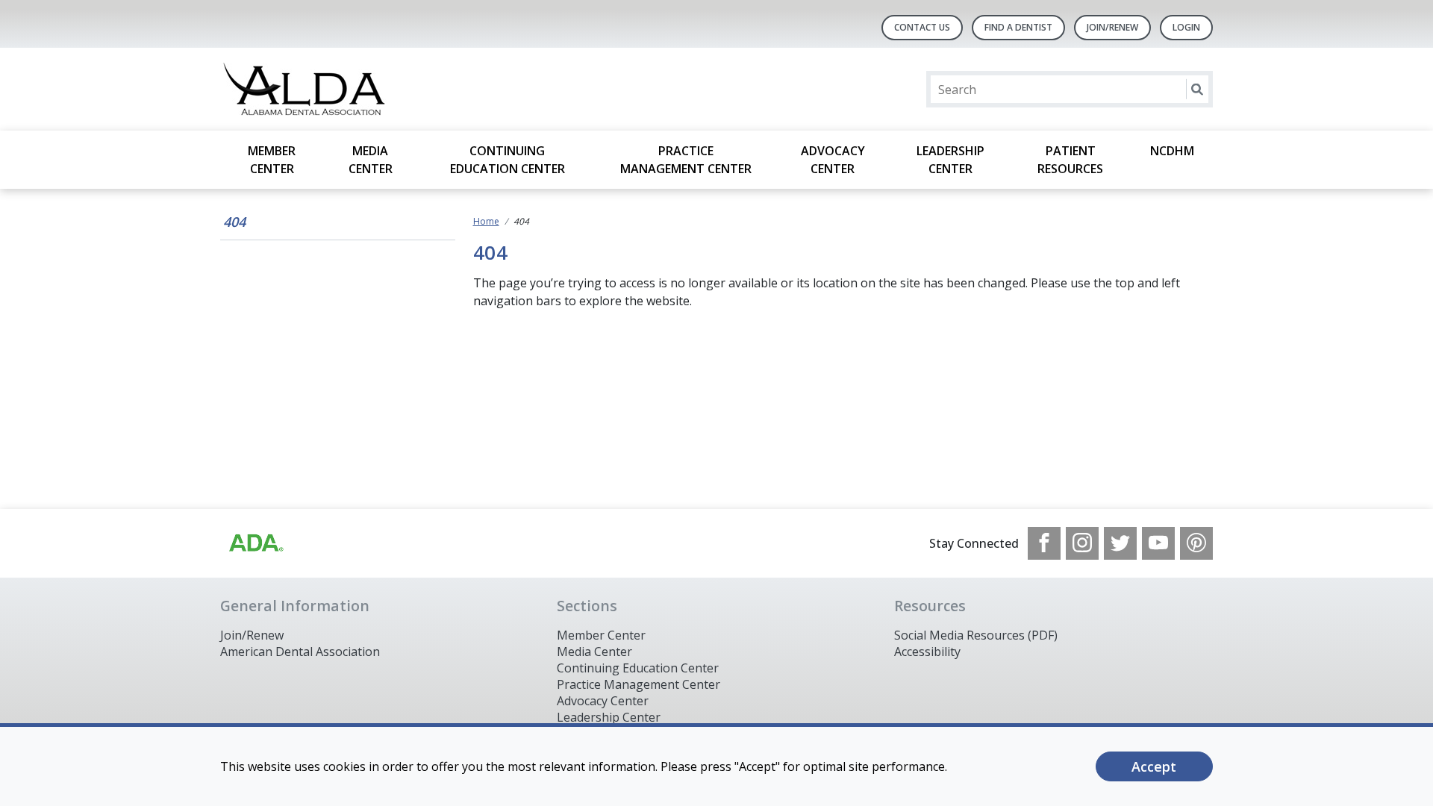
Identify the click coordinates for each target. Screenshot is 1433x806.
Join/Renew (1112, 27)
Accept (1153, 766)
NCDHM (1172, 151)
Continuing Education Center (507, 160)
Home (486, 221)
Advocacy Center (833, 160)
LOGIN (1186, 27)
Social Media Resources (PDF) (976, 635)
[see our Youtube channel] (1158, 543)
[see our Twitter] (1120, 543)
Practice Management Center (686, 160)
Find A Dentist (1018, 27)
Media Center (371, 160)
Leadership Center (950, 160)
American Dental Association (300, 651)
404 (234, 222)
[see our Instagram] (1082, 543)
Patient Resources (1070, 160)
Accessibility (927, 651)
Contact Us (922, 27)
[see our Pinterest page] (1196, 543)
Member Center (272, 160)
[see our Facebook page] (1044, 543)
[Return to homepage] (413, 89)
